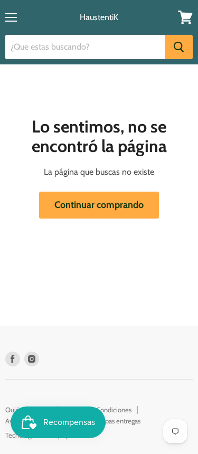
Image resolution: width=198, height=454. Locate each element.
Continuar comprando (99, 205)
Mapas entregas (118, 421)
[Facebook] (12, 358)
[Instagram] (31, 358)
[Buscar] (179, 47)
